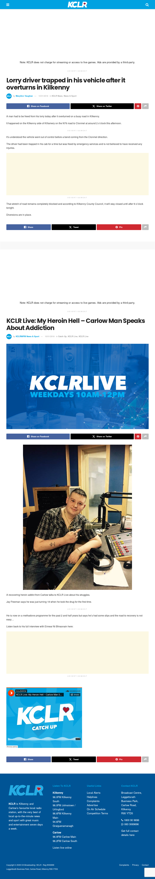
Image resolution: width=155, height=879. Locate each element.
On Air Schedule (96, 809)
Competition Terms (97, 813)
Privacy (135, 864)
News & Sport (70, 95)
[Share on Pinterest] (138, 106)
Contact (145, 864)
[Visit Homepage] (77, 5)
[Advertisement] (77, 35)
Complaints (93, 801)
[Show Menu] (7, 4)
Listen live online (62, 847)
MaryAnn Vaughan (24, 95)
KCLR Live (73, 336)
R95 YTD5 (127, 813)
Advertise (92, 805)
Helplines (92, 797)
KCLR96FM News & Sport (27, 336)
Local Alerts (94, 792)
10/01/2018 (43, 95)
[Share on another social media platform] (145, 106)
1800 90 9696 (131, 820)
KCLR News (57, 95)
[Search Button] (147, 4)
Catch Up (62, 336)
